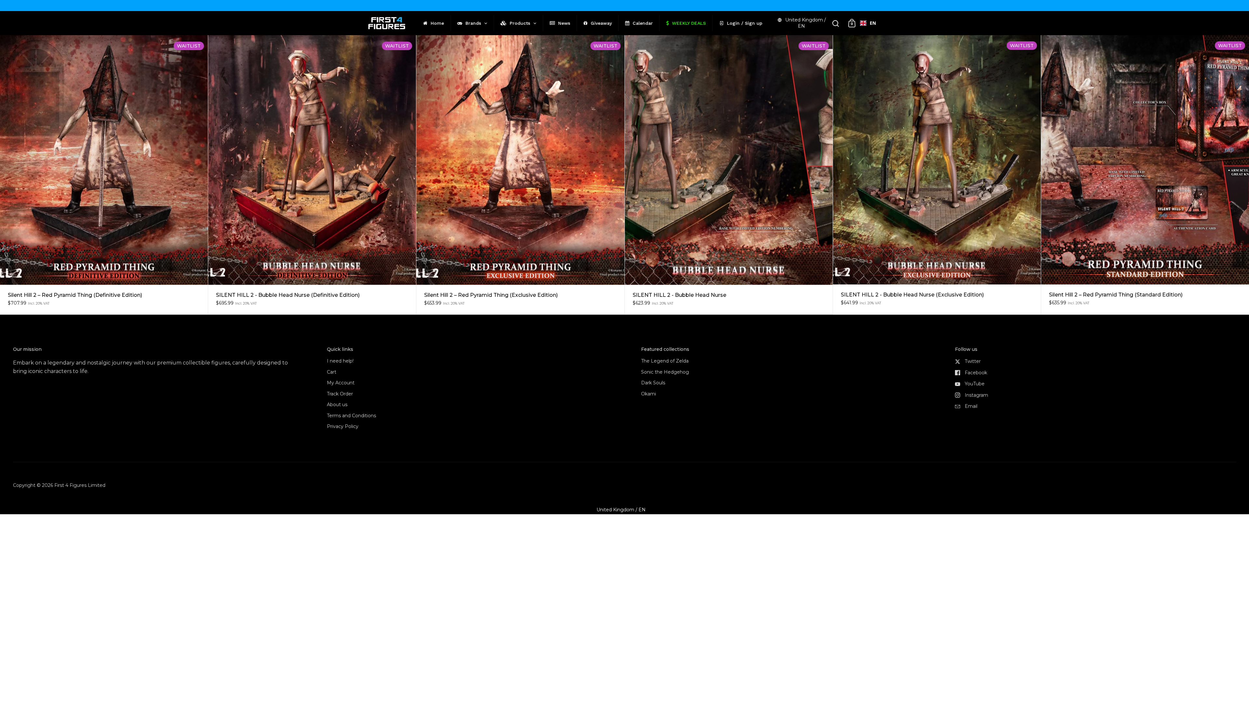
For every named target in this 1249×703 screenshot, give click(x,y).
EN (873, 23)
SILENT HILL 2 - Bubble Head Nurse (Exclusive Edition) (937, 174)
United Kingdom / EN (805, 23)
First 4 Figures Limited (79, 485)
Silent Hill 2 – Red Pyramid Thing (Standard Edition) (1145, 174)
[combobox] (868, 23)
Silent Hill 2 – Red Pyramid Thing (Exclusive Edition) (520, 174)
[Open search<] (835, 23)
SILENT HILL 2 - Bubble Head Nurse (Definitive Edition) (312, 174)
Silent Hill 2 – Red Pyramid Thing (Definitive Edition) (104, 174)
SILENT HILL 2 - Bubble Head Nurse (729, 174)
